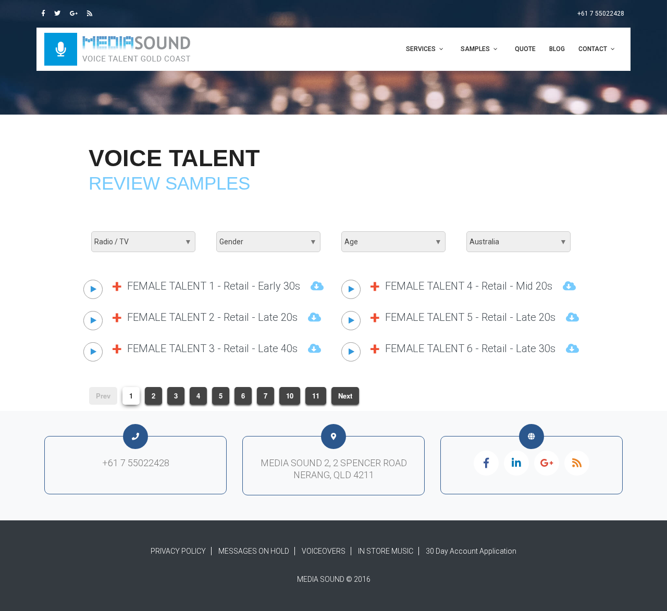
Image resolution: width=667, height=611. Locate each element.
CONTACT (592, 49)
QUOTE (525, 49)
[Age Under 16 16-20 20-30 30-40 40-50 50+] (393, 241)
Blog (557, 49)
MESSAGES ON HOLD (253, 551)
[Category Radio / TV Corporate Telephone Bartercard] (143, 241)
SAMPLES (475, 49)
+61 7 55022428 (600, 13)
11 (315, 396)
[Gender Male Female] (268, 241)
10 (289, 396)
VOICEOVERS (323, 551)
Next (345, 396)
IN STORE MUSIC (385, 551)
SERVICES (421, 49)
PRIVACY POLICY (178, 551)
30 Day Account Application (471, 551)
